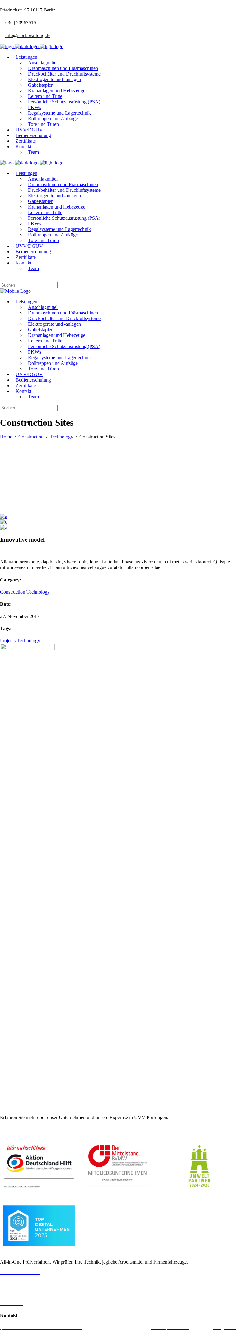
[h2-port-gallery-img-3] (3, 522)
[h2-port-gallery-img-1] (3, 527)
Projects (8, 640)
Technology (61, 436)
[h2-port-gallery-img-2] (3, 516)
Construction (31, 436)
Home (6, 436)
